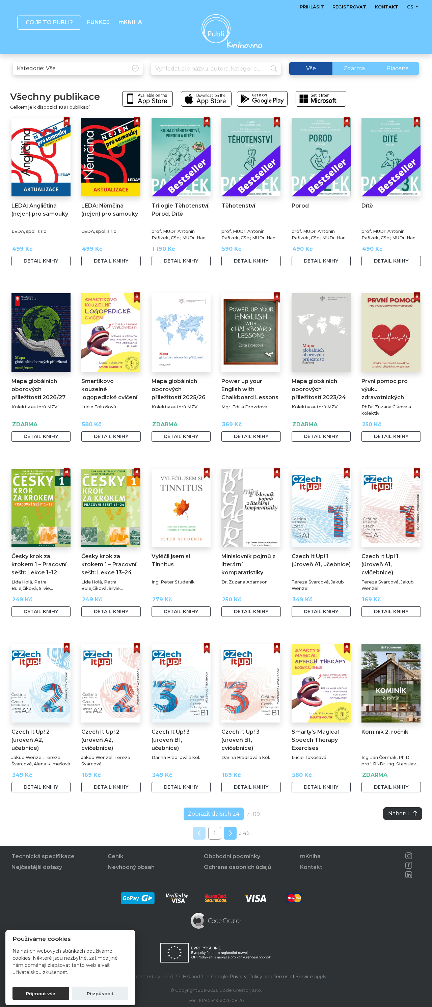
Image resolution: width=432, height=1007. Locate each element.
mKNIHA (130, 22)
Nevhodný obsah (131, 867)
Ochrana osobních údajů (237, 867)
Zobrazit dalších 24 (213, 814)
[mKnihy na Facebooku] (409, 865)
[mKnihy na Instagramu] (409, 855)
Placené (397, 68)
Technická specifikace (43, 856)
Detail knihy (41, 261)
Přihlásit (312, 6)
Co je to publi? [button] (49, 22)
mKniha (310, 856)
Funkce (98, 22)
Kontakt (386, 6)
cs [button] (410, 6)
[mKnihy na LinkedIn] (409, 874)
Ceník (116, 856)
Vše (311, 68)
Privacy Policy (246, 977)
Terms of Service (293, 977)
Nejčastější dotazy (36, 867)
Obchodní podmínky (232, 856)
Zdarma (354, 68)
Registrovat (349, 6)
